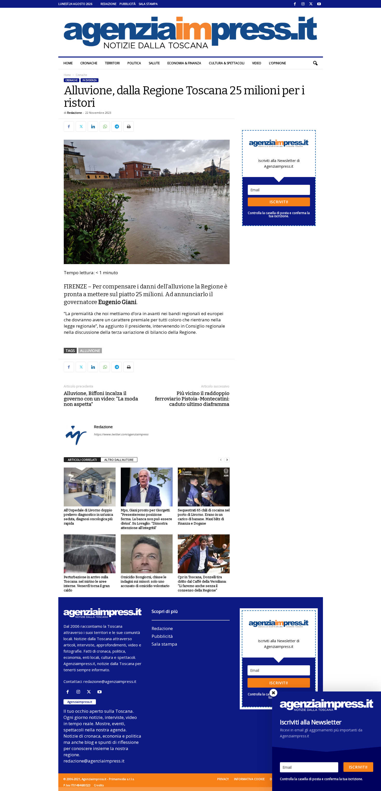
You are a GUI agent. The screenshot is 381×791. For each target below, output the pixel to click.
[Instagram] (303, 4)
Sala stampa (148, 4)
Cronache (88, 63)
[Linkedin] (93, 126)
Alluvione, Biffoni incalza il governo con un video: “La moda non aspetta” (101, 399)
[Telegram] (116, 126)
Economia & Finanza (184, 63)
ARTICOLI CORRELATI (82, 460)
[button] (315, 63)
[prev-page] (220, 460)
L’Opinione (277, 63)
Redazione (108, 4)
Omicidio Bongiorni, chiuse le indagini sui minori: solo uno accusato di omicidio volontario (145, 581)
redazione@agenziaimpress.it (109, 681)
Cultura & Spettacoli (226, 63)
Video (256, 63)
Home (68, 63)
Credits (99, 785)
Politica (134, 63)
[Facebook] (295, 4)
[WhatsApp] (105, 126)
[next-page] (227, 460)
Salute (154, 63)
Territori (112, 63)
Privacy (223, 779)
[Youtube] (319, 4)
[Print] (128, 126)
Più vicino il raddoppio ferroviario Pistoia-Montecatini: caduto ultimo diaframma (192, 399)
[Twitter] (311, 4)
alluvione (90, 350)
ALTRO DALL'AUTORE (118, 460)
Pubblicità (127, 4)
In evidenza (89, 80)
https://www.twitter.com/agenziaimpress (121, 434)
